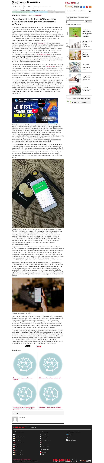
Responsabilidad (27, 459)
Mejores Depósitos (19, 454)
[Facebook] (80, 7)
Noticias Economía (45, 434)
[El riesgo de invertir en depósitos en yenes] (75, 67)
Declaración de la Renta (46, 440)
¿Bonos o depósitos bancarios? (85, 54)
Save (39, 346)
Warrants (43, 442)
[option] (41, 10)
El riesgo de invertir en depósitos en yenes (32, 10)
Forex (42, 454)
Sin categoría (16, 15)
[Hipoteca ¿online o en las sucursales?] (75, 90)
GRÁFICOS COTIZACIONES (39, 12)
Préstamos (17, 446)
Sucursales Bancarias (26, 2)
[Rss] (90, 7)
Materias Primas (44, 452)
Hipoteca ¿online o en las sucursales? (86, 89)
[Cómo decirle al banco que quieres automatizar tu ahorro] (75, 44)
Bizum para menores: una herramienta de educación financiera (87, 33)
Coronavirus (41, 43)
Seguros (16, 448)
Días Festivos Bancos (18, 6)
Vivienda (43, 438)
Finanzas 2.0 (70, 434)
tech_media (38, 15)
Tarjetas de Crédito (19, 450)
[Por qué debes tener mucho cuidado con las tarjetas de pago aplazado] (75, 78)
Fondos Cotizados (19, 440)
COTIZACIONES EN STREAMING (21, 12)
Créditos (16, 444)
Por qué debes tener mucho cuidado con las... (86, 78)
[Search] (89, 11)
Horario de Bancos (28, 6)
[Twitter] (83, 7)
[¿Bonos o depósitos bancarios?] (75, 55)
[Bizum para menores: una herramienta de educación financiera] (75, 32)
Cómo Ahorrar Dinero (46, 445)
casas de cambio (50, 66)
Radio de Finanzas (72, 440)
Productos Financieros (19, 436)
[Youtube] (87, 7)
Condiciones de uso (17, 459)
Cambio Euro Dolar (45, 446)
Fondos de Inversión (19, 442)
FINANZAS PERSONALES (56, 12)
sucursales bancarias (43, 54)
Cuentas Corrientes (19, 452)
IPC (15, 434)
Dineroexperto (37, 6)
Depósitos (17, 438)
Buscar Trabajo (44, 436)
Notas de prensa (46, 6)
